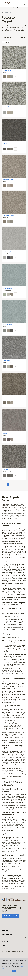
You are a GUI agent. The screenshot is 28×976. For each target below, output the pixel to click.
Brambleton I (6, 360)
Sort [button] (21, 37)
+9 (15, 148)
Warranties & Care (7, 934)
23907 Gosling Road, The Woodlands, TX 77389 (12, 951)
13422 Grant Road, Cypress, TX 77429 (10, 949)
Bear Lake (5, 143)
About (3, 938)
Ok (14, 970)
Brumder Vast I (7, 469)
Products (4, 927)
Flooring (13, 10)
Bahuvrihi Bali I (7, 70)
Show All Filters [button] (7, 37)
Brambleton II (7, 397)
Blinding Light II (7, 288)
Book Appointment (11, 916)
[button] (13, 7)
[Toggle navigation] (25, 5)
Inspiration (5, 930)
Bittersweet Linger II (8, 215)
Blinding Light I (7, 252)
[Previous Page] (5, 484)
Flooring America (5, 10)
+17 (15, 76)
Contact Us (5, 941)
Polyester (5, 42)
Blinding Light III (7, 324)
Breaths (5, 433)
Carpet (18, 10)
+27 (16, 257)
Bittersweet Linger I (8, 179)
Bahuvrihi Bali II (7, 106)
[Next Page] (22, 484)
